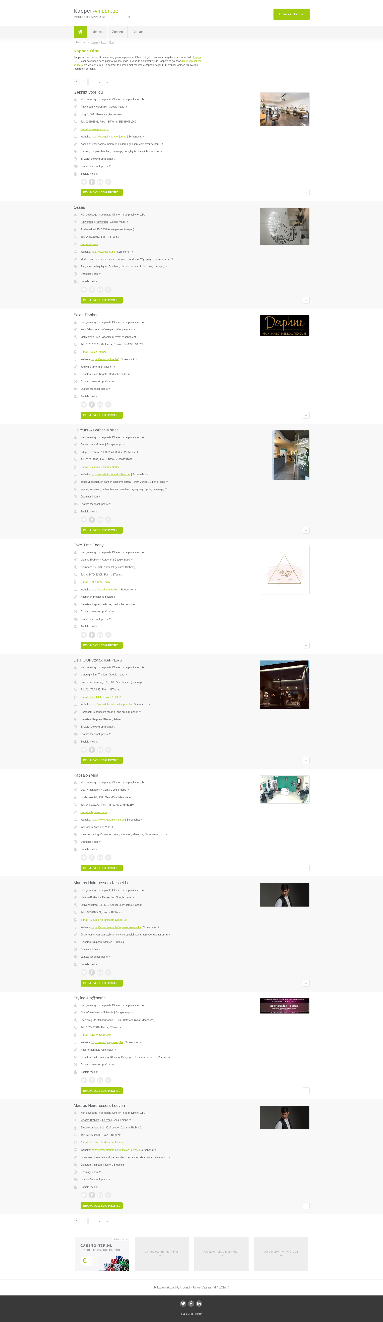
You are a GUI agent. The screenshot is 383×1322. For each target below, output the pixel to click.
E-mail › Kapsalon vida (94, 812)
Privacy (198, 1314)
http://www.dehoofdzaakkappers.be (112, 704)
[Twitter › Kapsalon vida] (84, 857)
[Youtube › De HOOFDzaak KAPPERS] (108, 750)
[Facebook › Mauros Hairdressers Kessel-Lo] (92, 972)
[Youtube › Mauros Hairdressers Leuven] (108, 1195)
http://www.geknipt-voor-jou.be (109, 136)
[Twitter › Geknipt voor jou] (84, 182)
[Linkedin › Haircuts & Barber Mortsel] (100, 519)
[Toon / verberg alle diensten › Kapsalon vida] (142, 835)
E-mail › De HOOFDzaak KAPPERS (101, 697)
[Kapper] (80, 32)
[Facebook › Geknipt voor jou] (92, 182)
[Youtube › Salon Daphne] (108, 404)
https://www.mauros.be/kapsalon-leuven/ (115, 1149)
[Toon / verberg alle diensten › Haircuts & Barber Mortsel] (142, 489)
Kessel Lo (108, 897)
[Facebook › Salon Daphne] (92, 404)
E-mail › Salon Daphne (94, 351)
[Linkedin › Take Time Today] (100, 635)
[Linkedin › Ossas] (100, 289)
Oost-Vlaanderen (90, 789)
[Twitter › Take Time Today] (84, 635)
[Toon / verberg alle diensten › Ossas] (142, 267)
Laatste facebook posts (96, 166)
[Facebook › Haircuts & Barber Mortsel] (92, 519)
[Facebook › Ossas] (92, 289)
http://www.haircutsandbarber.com (111, 474)
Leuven (106, 1119)
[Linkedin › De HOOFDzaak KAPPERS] (100, 750)
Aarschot (107, 559)
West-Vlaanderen (90, 329)
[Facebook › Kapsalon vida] (92, 857)
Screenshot (136, 136)
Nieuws (97, 32)
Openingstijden (91, 273)
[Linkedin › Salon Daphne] (100, 404)
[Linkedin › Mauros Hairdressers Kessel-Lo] (100, 972)
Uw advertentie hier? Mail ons (162, 1253)
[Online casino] (105, 1255)
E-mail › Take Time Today (95, 581)
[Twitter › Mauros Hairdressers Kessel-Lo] (84, 972)
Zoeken (117, 32)
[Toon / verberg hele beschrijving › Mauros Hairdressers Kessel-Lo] (142, 935)
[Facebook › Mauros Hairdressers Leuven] (92, 1195)
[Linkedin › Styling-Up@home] (100, 1080)
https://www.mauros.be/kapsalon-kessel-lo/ (116, 927)
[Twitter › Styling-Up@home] (84, 1080)
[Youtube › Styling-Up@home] (108, 1080)
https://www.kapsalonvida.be (108, 819)
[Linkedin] (199, 1303)
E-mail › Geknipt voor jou (95, 129)
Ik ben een (291, 14)
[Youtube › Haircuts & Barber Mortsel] (108, 519)
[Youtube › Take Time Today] (108, 635)
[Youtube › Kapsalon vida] (108, 857)
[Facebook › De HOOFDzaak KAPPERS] (92, 750)
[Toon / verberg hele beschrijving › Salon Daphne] (142, 367)
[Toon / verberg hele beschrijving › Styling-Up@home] (142, 1050)
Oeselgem (109, 329)
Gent (106, 789)
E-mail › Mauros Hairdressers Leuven (102, 1142)
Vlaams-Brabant (90, 559)
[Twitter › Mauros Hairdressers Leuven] (84, 1195)
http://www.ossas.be (103, 251)
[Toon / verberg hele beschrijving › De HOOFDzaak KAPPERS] (142, 712)
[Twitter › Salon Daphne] (84, 404)
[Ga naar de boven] (306, 192)
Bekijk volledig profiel (101, 192)
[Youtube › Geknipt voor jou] (108, 182)
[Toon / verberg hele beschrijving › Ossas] (142, 259)
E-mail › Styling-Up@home (96, 1034)
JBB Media (188, 1314)
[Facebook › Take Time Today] (92, 635)
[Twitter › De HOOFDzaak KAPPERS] (84, 750)
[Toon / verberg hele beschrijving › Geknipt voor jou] (142, 144)
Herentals (101, 106)
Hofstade (108, 1012)
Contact (137, 32)
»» (107, 82)
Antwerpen (87, 106)
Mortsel (100, 444)
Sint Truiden (100, 674)
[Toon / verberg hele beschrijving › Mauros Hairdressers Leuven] (142, 1157)
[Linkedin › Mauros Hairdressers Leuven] (100, 1195)
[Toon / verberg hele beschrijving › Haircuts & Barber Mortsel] (142, 482)
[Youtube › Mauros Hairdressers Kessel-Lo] (108, 972)
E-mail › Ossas (89, 244)
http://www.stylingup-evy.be (107, 1042)
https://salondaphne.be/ (105, 359)
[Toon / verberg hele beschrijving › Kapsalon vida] (142, 827)
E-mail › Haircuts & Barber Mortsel (100, 467)
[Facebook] (191, 1303)
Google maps (118, 106)
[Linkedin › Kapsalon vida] (100, 857)
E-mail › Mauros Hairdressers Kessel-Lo (104, 919)
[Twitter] (183, 1303)
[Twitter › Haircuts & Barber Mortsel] (84, 519)
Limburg (85, 674)
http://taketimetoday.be (105, 589)
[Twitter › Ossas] (84, 289)
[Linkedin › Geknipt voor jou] (100, 182)
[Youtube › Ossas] (108, 289)
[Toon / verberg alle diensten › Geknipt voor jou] (142, 151)
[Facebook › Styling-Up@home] (92, 1080)
